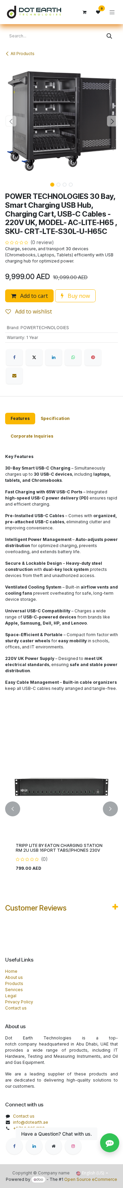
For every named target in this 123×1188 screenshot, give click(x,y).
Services (14, 989)
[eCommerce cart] (84, 12)
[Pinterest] (93, 357)
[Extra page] (53, 1146)
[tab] (20, 418)
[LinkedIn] (53, 357)
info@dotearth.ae (30, 1122)
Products (14, 983)
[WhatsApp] (73, 357)
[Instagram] (73, 1146)
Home (11, 971)
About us (14, 977)
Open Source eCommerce (90, 1179)
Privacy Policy (19, 1001)
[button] (10, 121)
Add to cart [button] (33, 296)
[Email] (14, 376)
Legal (10, 995)
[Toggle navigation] (112, 12)
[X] (34, 357)
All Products (23, 53)
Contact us (16, 1008)
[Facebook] (14, 357)
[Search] (109, 36)
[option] (61, 809)
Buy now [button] (78, 296)
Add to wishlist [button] (33, 311)
